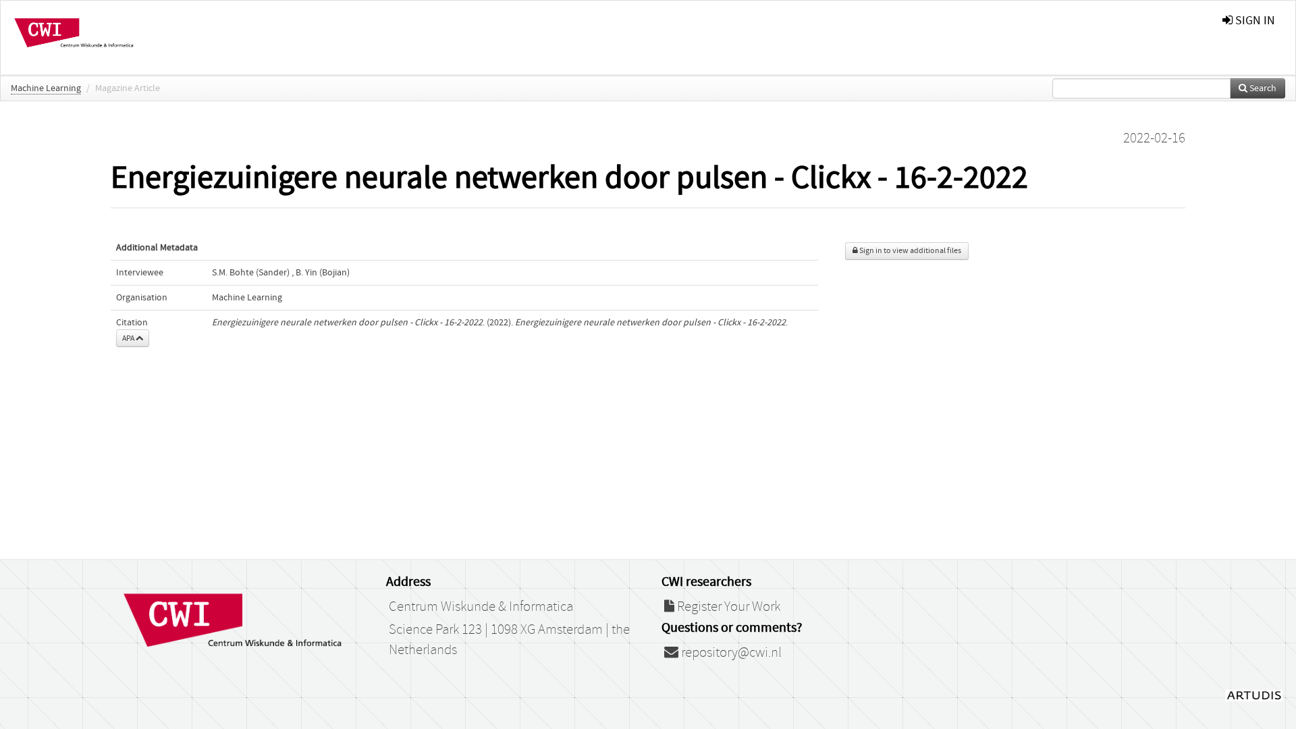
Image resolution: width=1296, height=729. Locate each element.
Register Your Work (727, 607)
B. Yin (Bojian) (323, 272)
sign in (1254, 21)
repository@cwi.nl (730, 653)
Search (1261, 88)
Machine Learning (46, 88)
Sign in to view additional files (909, 250)
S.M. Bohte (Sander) (251, 272)
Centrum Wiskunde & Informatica (481, 607)
